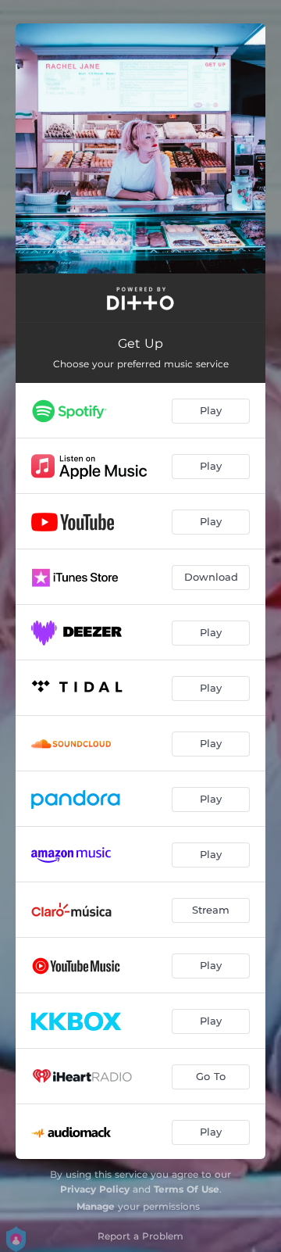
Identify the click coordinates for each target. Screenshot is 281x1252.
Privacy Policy (95, 1189)
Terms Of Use (186, 1189)
